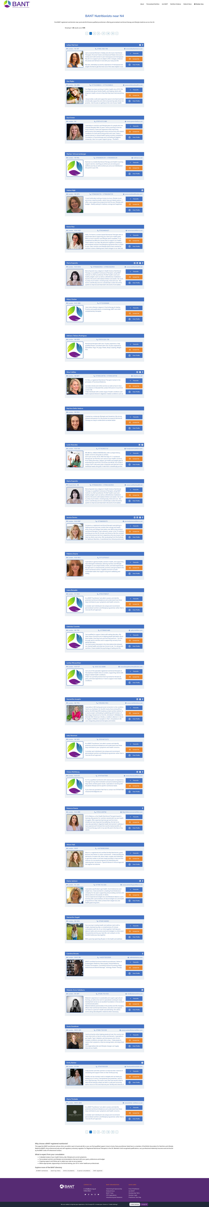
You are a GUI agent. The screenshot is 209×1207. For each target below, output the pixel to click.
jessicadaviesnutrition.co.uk (133, 521)
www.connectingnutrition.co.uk (132, 885)
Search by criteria (55, 1170)
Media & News (110, 1191)
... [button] (100, 33)
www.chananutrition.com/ (134, 776)
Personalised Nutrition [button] (152, 4)
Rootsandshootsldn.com (134, 1067)
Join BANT (132, 1191)
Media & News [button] (187, 4)
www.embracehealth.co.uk (133, 85)
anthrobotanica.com (136, 957)
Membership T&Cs (134, 1193)
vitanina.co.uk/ (137, 376)
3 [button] (98, 33)
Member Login (133, 1195)
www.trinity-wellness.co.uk (133, 1103)
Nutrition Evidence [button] (175, 4)
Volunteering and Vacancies (114, 1197)
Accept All (144, 1204)
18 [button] (108, 33)
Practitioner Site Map (135, 1197)
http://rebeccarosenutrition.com (132, 812)
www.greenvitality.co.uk (134, 121)
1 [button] (90, 33)
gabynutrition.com (136, 630)
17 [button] (103, 33)
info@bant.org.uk (90, 1189)
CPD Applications (111, 1195)
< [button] (86, 33)
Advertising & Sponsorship (114, 1189)
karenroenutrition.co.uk (135, 230)
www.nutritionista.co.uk (134, 703)
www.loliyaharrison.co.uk (134, 49)
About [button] (142, 4)
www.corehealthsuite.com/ (133, 194)
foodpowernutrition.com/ (134, 449)
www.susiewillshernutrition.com (131, 1030)
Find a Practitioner (134, 1189)
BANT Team (109, 1193)
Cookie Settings (135, 1204)
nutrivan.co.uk (137, 158)
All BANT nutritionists (42, 1170)
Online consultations (68, 1170)
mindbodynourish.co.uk (134, 994)
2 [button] (94, 33)
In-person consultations (83, 1170)
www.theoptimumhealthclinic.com (131, 667)
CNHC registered (97, 1170)
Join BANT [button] (165, 4)
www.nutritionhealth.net (134, 267)
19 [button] (112, 33)
